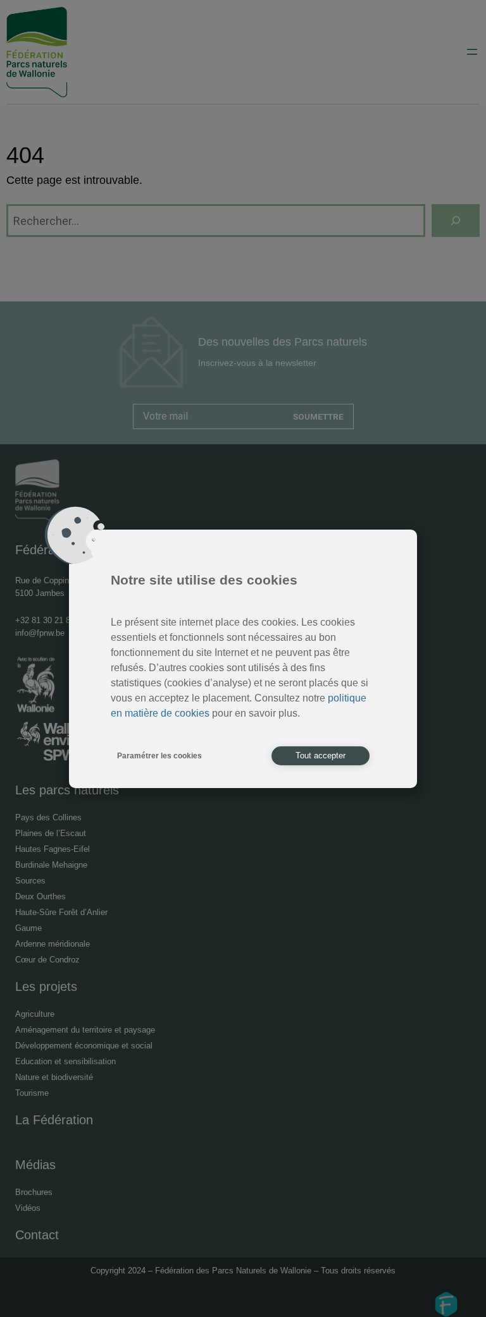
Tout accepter (321, 755)
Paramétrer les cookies (159, 755)
